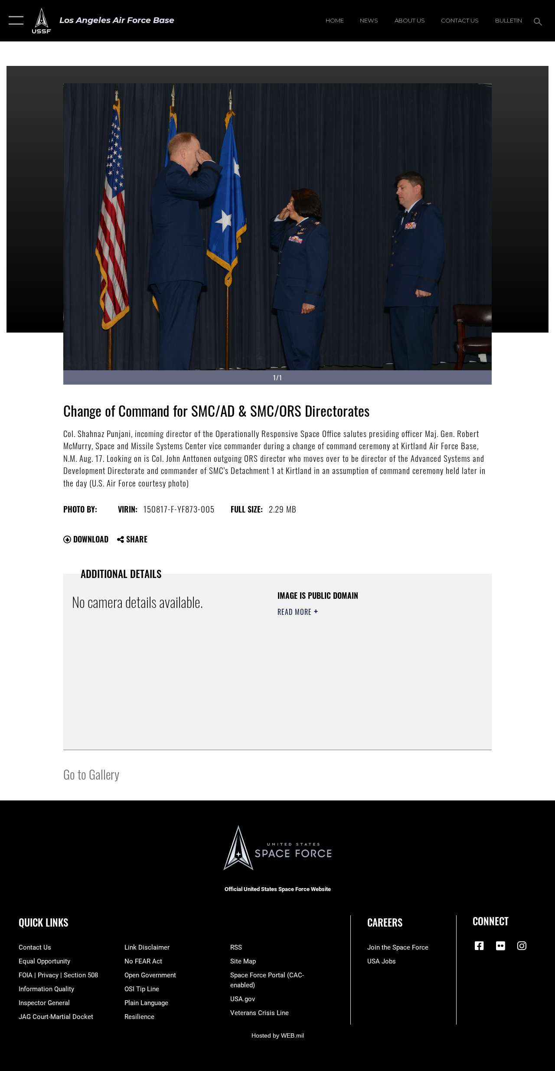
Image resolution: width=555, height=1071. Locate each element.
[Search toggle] (539, 20)
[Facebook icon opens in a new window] (479, 945)
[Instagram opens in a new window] (521, 945)
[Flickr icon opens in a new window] (500, 945)
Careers (384, 922)
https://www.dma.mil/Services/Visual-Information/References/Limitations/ (355, 685)
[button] (14, 20)
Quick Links (43, 922)
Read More (296, 612)
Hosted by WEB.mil (277, 1035)
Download (89, 539)
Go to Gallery (91, 773)
